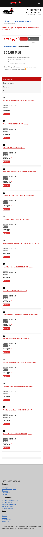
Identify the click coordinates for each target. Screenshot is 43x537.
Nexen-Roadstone (10, 46)
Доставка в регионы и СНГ (10, 500)
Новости (4, 516)
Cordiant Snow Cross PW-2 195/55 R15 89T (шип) (20, 314)
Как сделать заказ (7, 506)
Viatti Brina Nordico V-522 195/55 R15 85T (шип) (20, 171)
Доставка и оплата (7, 502)
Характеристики (8, 83)
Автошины (5, 487)
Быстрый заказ (33, 39)
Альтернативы (22, 78)
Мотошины (5, 491)
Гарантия (4, 518)
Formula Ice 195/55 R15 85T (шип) (15, 291)
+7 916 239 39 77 (33, 12)
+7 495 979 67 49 (33, 10)
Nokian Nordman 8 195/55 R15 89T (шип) (17, 434)
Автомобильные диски (9, 489)
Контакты (4, 514)
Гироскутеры (5, 492)
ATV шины (5, 494)
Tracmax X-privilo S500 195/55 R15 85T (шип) (19, 195)
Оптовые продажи (7, 508)
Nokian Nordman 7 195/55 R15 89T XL (16, 338)
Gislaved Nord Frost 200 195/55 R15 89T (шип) (19, 362)
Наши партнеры (6, 520)
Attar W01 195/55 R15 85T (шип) (14, 148)
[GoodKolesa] (2, 21)
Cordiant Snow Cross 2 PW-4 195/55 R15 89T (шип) (21, 243)
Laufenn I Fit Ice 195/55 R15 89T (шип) (16, 219)
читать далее (30, 69)
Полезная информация (9, 504)
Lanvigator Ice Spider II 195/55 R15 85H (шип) (19, 100)
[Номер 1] (21, 34)
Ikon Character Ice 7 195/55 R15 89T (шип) (18, 386)
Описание (6, 87)
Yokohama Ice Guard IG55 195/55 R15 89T (17, 410)
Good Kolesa (8, 11)
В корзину (24, 39)
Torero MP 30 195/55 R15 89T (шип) (15, 124)
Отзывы (5, 91)
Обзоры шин (5, 521)
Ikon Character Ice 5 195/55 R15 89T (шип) (18, 267)
